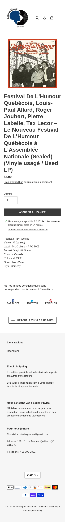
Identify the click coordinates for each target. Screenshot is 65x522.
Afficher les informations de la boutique (27, 229)
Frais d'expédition (13, 181)
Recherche (13, 350)
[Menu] (59, 17)
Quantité (8, 193)
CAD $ (31, 475)
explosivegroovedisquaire (25, 506)
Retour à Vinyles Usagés (35, 320)
